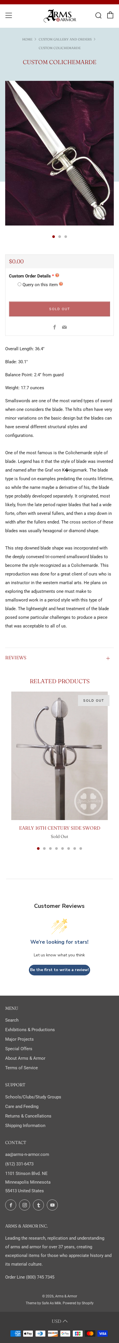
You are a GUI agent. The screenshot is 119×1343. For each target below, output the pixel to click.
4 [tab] (56, 848)
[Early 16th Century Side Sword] (59, 756)
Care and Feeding (21, 1106)
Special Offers (18, 1048)
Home (27, 39)
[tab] (53, 236)
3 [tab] (50, 848)
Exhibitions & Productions (30, 1029)
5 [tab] (62, 848)
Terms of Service (21, 1067)
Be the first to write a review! (59, 970)
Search (11, 1020)
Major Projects (19, 1039)
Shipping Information (25, 1125)
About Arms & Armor (25, 1058)
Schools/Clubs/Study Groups (33, 1097)
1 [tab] (38, 848)
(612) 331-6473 (19, 1164)
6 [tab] (68, 848)
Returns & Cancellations (28, 1116)
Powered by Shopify (78, 1303)
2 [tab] (44, 848)
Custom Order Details (30, 276)
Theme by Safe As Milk (43, 1303)
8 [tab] (80, 848)
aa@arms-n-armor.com (27, 1154)
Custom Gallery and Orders (65, 39)
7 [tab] (74, 848)
